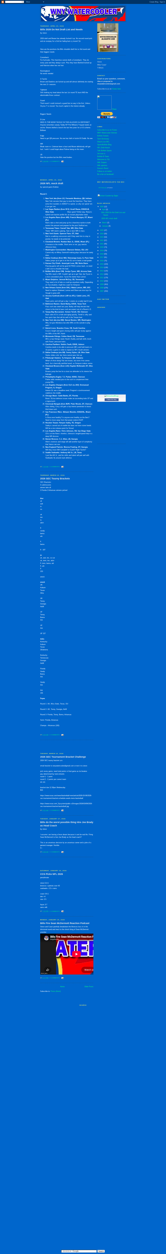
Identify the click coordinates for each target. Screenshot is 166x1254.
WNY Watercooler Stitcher (107, 133)
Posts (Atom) (56, 991)
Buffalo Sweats (103, 136)
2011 (102, 278)
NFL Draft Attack (103, 148)
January (105, 226)
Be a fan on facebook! (105, 174)
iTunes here (116, 89)
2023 (102, 237)
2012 (102, 274)
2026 (102, 207)
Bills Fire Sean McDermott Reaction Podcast (64, 923)
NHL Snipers (102, 162)
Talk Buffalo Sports (104, 151)
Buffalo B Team (103, 156)
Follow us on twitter (104, 171)
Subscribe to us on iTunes (107, 130)
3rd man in (101, 154)
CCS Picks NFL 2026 (51, 874)
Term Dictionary (103, 139)
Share (114, 109)
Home (62, 987)
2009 (102, 284)
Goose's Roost (102, 168)
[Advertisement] (55, 173)
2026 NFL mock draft (51, 183)
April (104, 209)
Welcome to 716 (103, 159)
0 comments (55, 161)
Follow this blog (111, 399)
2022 (102, 240)
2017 (102, 257)
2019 (102, 251)
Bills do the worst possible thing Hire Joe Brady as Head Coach (66, 824)
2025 (102, 230)
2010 (102, 281)
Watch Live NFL (103, 142)
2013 (102, 271)
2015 (102, 264)
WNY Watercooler (103, 187)
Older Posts (88, 987)
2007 (102, 291)
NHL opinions (102, 165)
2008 (102, 288)
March (104, 223)
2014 (102, 267)
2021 (102, 244)
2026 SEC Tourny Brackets (55, 478)
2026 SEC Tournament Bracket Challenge (63, 757)
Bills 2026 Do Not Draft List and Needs (61, 29)
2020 (102, 247)
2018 (102, 254)
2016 (102, 261)
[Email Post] (62, 161)
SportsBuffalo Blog (104, 145)
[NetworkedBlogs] (111, 396)
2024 (102, 234)
